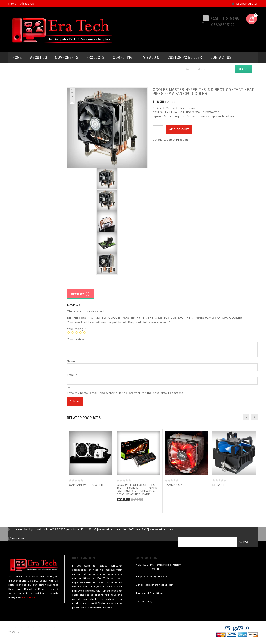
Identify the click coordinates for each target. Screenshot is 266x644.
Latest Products (177, 140)
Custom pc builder (184, 57)
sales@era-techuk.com (159, 585)
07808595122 (223, 25)
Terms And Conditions (149, 593)
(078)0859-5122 (159, 576)
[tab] (80, 294)
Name (72, 361)
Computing (123, 57)
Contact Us (221, 57)
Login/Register (246, 4)
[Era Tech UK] (60, 29)
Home (12, 4)
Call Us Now (225, 18)
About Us (27, 4)
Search (243, 69)
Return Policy (144, 601)
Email (72, 375)
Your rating (76, 329)
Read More (28, 597)
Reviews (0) (80, 293)
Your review (76, 339)
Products (95, 57)
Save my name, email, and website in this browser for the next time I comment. (125, 393)
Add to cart (179, 129)
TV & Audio (150, 57)
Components (66, 57)
